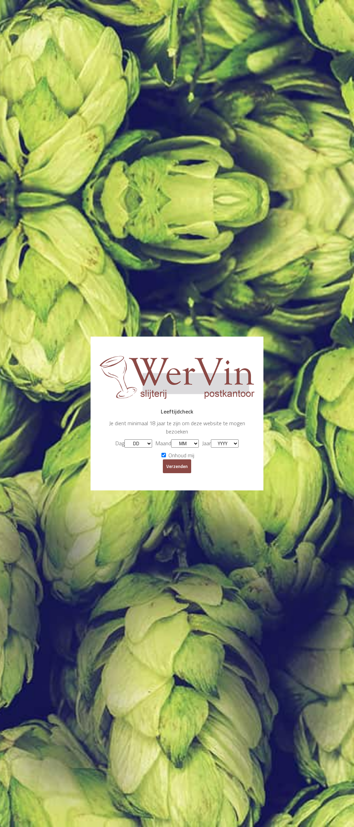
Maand (163, 443)
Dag (119, 443)
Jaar (206, 443)
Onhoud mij (180, 455)
